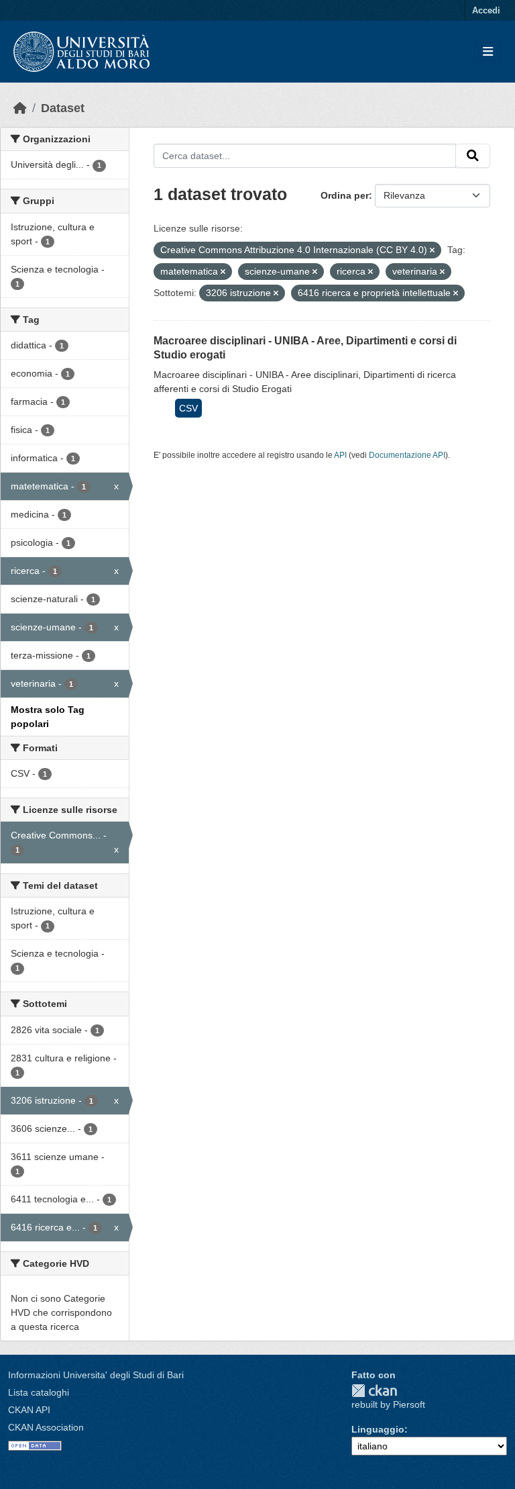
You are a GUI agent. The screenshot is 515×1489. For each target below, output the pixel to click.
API (340, 455)
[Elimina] (432, 250)
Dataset (62, 108)
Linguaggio (377, 1429)
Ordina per (345, 195)
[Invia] (472, 156)
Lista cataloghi (38, 1392)
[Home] (20, 108)
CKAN (374, 1391)
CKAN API (29, 1409)
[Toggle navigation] (488, 52)
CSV (188, 408)
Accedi (486, 10)
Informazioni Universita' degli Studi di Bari (96, 1375)
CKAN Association (46, 1427)
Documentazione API (407, 455)
